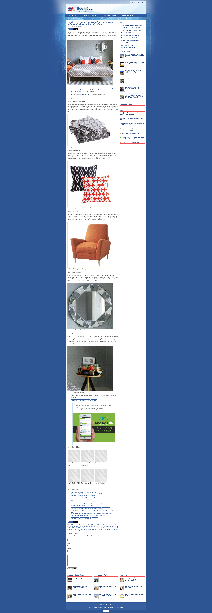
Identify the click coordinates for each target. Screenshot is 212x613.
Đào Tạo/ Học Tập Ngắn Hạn (128, 47)
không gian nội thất (101, 526)
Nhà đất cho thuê (95, 395)
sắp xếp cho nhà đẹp (105, 527)
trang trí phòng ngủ (109, 529)
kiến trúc (108, 526)
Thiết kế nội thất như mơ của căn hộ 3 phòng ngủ (83, 495)
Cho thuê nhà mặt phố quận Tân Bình (85, 94)
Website (69, 548)
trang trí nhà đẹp (93, 529)
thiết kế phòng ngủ (84, 529)
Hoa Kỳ (133, 2)
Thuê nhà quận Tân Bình (79, 91)
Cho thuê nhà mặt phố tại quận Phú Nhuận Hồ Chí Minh (84, 399)
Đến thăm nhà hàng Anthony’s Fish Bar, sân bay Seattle (133, 87)
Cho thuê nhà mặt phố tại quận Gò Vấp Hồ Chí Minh (83, 400)
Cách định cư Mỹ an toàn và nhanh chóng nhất (132, 119)
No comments (89, 26)
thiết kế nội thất (76, 529)
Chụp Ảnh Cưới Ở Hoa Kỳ (127, 32)
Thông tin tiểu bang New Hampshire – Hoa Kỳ (80, 586)
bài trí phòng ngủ (83, 524)
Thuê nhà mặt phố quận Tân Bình (108, 93)
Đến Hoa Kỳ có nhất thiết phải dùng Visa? (133, 586)
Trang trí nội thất (100, 529)
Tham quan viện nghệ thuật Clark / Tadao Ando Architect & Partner (87, 508)
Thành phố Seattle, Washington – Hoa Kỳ (108, 578)
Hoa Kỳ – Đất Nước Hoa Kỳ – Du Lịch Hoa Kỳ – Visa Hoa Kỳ (108, 607)
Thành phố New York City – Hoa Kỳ (108, 586)
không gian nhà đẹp (91, 526)
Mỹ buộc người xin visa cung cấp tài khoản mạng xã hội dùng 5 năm (132, 113)
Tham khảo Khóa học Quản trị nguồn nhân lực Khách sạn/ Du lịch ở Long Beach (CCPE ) (134, 96)
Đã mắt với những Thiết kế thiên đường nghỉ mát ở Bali (84, 517)
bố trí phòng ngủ (106, 524)
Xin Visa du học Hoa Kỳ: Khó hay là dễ (134, 595)
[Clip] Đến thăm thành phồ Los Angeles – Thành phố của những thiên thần (134, 55)
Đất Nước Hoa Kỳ (74, 15)
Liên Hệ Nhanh (141, 2)
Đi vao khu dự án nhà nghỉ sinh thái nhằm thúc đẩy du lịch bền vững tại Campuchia (91, 513)
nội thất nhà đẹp (71, 527)
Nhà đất (73, 397)
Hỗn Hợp (82, 26)
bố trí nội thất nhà (98, 524)
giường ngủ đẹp (73, 526)
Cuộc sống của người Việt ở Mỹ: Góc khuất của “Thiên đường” (132, 124)
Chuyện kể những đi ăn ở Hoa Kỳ (134, 79)
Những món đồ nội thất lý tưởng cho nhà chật (82, 505)
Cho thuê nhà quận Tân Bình (104, 89)
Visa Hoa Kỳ (72, 18)
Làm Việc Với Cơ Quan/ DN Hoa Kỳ (130, 40)
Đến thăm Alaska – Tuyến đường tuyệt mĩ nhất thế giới (134, 71)
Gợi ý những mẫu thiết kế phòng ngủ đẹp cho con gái (83, 492)
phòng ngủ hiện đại (96, 527)
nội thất (82, 35)
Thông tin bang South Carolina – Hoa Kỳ (82, 578)
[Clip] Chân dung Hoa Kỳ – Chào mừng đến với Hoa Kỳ (134, 63)
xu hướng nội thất (76, 530)
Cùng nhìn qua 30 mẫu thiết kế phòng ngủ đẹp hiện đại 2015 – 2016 (87, 503)
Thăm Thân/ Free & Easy (127, 45)
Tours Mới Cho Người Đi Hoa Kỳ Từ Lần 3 (131, 30)
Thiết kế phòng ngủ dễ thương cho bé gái (81, 502)
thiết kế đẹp (113, 527)
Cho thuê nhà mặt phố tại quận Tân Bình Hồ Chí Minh (84, 88)
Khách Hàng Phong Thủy (130, 142)
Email (69, 543)
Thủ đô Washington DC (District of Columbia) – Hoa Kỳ (108, 595)
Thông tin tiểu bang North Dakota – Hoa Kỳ (82, 595)
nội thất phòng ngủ (79, 527)
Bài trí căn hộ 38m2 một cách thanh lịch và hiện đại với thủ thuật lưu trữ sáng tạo (90, 507)
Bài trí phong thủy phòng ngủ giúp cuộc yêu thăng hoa (84, 497)
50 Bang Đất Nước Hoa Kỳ (91, 15)
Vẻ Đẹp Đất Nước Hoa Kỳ (109, 15)
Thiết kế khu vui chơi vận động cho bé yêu (81, 518)
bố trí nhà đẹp (91, 524)
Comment (69, 553)
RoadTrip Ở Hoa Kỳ (126, 42)
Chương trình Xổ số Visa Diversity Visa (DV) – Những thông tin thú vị (133, 579)
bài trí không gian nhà (74, 524)
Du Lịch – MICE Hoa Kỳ (127, 15)
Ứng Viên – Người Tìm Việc (130, 134)
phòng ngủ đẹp (87, 527)
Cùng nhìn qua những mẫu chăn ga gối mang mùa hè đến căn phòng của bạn (89, 493)
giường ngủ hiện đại (82, 526)
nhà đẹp (112, 526)
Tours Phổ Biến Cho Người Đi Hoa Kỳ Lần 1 (132, 25)
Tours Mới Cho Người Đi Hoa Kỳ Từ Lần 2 (131, 27)
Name (69, 538)
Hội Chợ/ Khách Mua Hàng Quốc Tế (130, 35)
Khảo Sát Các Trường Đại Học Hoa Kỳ (130, 37)
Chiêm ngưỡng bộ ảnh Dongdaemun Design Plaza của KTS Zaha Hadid (88, 515)
